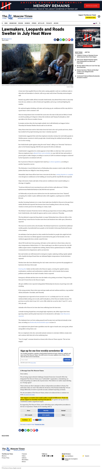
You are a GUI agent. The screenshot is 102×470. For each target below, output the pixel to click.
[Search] (99, 23)
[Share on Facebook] (55, 39)
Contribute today (90, 17)
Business (27, 23)
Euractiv (87, 456)
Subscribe (67, 359)
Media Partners (66, 454)
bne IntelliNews (69, 456)
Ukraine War (13, 23)
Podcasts (49, 23)
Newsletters (25, 459)
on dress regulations (55, 162)
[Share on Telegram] (60, 39)
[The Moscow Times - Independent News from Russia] (17, 17)
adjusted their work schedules (42, 153)
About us (4, 456)
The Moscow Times (7, 454)
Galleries (24, 458)
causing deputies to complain (64, 174)
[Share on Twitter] (58, 39)
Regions (20, 23)
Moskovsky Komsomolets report (39, 322)
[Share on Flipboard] (69, 39)
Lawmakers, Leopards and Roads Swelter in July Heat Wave (33, 31)
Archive (56, 23)
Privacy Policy (33, 362)
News (6, 23)
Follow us (44, 454)
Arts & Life (41, 23)
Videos (24, 456)
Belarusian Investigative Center (71, 459)
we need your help (29, 394)
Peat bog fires (22, 269)
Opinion (34, 23)
